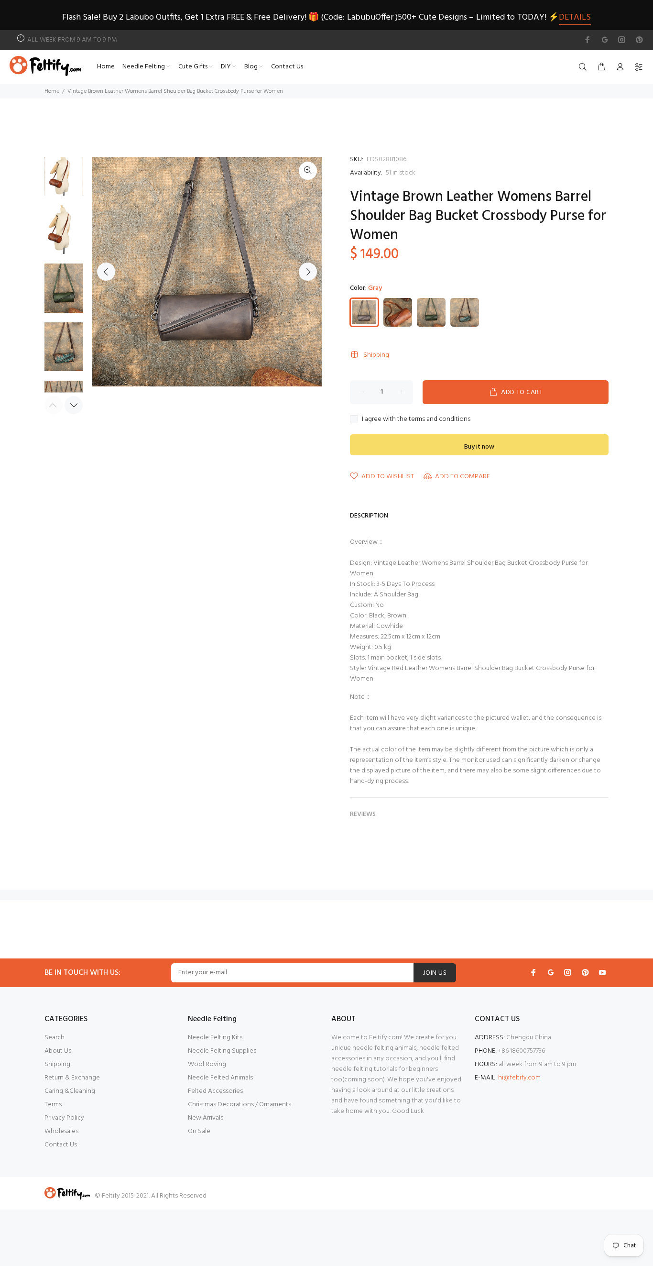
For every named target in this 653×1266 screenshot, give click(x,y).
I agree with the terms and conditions (416, 419)
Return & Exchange (72, 1077)
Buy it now (479, 446)
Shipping (376, 355)
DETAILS (575, 17)
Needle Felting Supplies (222, 1051)
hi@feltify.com (519, 1077)
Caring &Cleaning (69, 1091)
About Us (57, 1051)
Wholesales (61, 1131)
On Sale (199, 1131)
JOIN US (434, 973)
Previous (106, 272)
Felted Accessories (215, 1091)
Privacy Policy (64, 1117)
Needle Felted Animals (220, 1077)
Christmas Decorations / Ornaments (239, 1104)
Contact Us (60, 1144)
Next (308, 272)
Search (54, 1037)
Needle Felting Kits (215, 1037)
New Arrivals (205, 1117)
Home (51, 91)
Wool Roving (207, 1064)
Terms (53, 1104)
